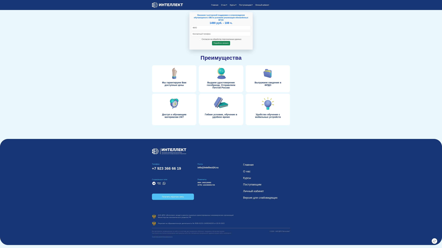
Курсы (232, 5)
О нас (223, 5)
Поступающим (245, 5)
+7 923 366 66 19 (166, 168)
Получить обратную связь (173, 197)
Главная (214, 5)
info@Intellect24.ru (208, 167)
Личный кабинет (262, 5)
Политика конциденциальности (162, 237)
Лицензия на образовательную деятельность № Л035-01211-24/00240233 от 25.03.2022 (191, 223)
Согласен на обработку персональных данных (221, 39)
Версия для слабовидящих (260, 197)
